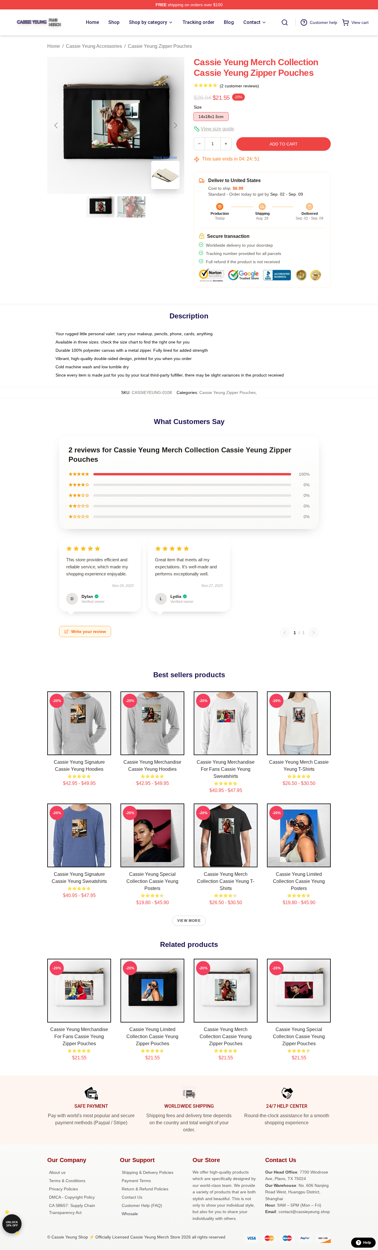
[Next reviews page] (313, 632)
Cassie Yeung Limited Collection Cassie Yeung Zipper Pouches (152, 1036)
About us (57, 1172)
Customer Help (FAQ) (142, 1205)
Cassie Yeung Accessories (94, 46)
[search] (285, 22)
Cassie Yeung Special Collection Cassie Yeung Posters (152, 881)
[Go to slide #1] (100, 206)
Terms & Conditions (67, 1180)
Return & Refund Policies (145, 1189)
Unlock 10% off (12, 1224)
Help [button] (367, 1243)
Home (53, 46)
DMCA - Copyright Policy (72, 1197)
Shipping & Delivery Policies (147, 1172)
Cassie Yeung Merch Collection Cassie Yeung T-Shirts (225, 881)
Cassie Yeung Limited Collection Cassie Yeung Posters (299, 881)
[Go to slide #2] (131, 206)
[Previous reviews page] (284, 632)
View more (189, 921)
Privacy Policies (63, 1189)
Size (198, 107)
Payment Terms (136, 1180)
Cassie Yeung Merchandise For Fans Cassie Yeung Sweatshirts (226, 769)
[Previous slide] (56, 125)
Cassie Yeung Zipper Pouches (160, 46)
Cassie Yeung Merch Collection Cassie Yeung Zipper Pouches (226, 1036)
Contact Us (132, 1197)
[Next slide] (175, 125)
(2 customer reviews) (239, 86)
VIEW (79, 749)
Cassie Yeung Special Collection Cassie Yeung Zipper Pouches (299, 1036)
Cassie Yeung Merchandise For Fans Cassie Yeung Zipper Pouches (79, 1036)
